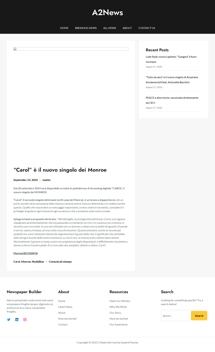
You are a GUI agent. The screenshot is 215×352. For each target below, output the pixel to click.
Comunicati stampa (60, 261)
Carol (16, 261)
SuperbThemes (129, 342)
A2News (107, 12)
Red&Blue (38, 261)
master (46, 179)
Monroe (26, 261)
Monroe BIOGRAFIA (25, 253)
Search (199, 315)
